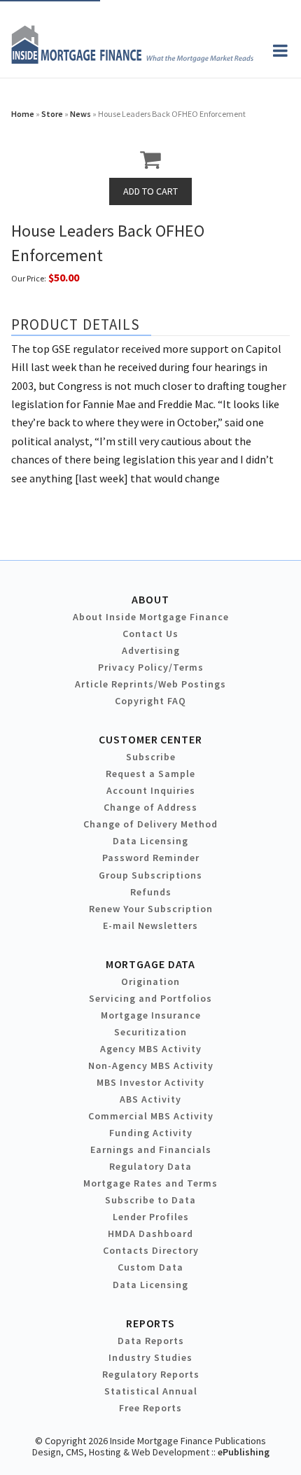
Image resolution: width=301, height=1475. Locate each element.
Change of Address (150, 807)
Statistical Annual (150, 1391)
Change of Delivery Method (150, 824)
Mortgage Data (151, 964)
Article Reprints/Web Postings (150, 684)
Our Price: (28, 278)
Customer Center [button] (150, 739)
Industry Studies (150, 1357)
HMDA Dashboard (150, 1233)
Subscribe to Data (150, 1200)
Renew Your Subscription (151, 908)
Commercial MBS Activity (151, 1116)
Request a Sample (150, 773)
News (80, 114)
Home (22, 114)
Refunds (151, 892)
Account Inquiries (150, 790)
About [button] (150, 599)
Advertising (151, 650)
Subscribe (151, 756)
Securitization (150, 1032)
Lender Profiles (151, 1216)
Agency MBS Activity (151, 1048)
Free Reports (150, 1407)
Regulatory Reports (151, 1374)
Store (52, 114)
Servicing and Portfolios (150, 998)
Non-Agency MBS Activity (151, 1065)
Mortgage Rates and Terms (150, 1183)
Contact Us (150, 633)
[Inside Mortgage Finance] (132, 60)
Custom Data (150, 1267)
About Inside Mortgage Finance (151, 616)
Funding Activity (150, 1132)
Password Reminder (151, 857)
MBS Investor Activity (150, 1082)
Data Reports (151, 1340)
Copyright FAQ (150, 700)
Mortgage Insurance (151, 1015)
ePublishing (244, 1452)
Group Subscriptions (150, 875)
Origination (150, 981)
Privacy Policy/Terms (151, 667)
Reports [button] (150, 1323)
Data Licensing (150, 840)
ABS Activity (150, 1099)
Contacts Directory (151, 1250)
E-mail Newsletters (150, 925)
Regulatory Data (150, 1166)
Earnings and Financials (150, 1149)
